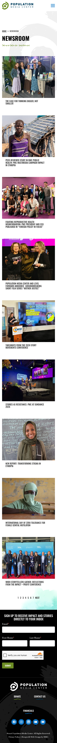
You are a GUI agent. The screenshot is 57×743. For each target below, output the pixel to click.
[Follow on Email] (43, 722)
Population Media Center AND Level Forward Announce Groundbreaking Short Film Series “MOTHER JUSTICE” (24, 286)
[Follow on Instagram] (21, 722)
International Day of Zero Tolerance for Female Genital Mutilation (25, 524)
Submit (8, 665)
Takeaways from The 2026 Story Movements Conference (21, 346)
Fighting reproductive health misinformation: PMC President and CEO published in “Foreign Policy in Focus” (25, 224)
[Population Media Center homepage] (17, 6)
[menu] (52, 5)
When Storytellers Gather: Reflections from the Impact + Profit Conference (25, 583)
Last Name (35, 637)
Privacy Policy (14, 737)
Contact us (39, 696)
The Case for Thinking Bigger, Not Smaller (22, 102)
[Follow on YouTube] (35, 722)
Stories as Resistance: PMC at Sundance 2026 (25, 406)
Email (5, 623)
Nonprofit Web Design (31, 737)
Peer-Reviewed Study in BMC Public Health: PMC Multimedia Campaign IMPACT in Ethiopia (25, 163)
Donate (17, 696)
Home (4, 31)
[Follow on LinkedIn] (28, 722)
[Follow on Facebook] (14, 722)
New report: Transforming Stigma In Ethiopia (23, 465)
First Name (8, 637)
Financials (28, 710)
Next (37, 597)
